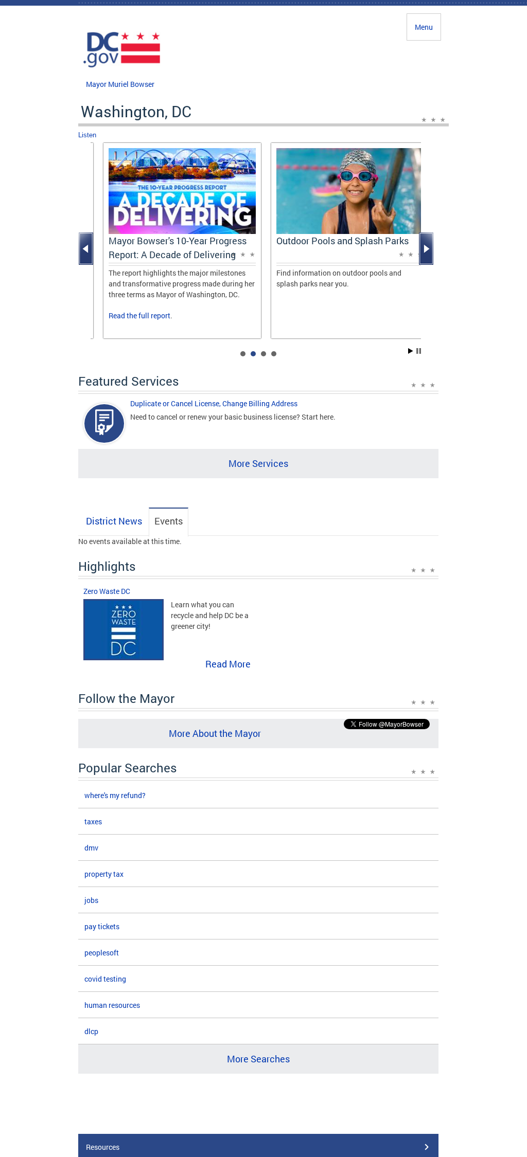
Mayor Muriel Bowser (120, 84)
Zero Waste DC (106, 591)
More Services (258, 463)
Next (427, 248)
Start (410, 351)
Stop (418, 351)
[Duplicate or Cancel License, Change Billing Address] (104, 432)
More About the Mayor (215, 733)
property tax (104, 874)
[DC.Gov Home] (122, 65)
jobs (91, 900)
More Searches (258, 1059)
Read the (123, 315)
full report (154, 315)
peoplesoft (101, 952)
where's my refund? (115, 795)
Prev (87, 248)
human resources (112, 1005)
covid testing (105, 979)
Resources (102, 1147)
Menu (424, 27)
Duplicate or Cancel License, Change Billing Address (213, 403)
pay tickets (101, 926)
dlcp (91, 1031)
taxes (93, 821)
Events (168, 521)
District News (114, 521)
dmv (91, 848)
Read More (228, 664)
